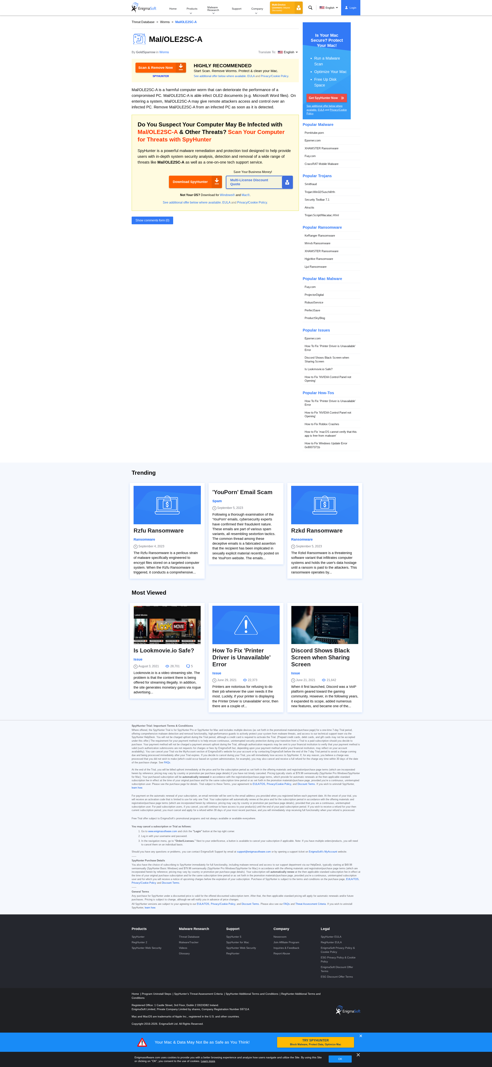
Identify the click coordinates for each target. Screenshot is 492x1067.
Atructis (309, 207)
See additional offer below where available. (220, 76)
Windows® (227, 195)
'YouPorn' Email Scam (242, 492)
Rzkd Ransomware (317, 530)
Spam (217, 501)
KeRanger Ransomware (320, 235)
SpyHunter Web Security (146, 947)
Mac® (246, 195)
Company (257, 8)
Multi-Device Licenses (281, 7)
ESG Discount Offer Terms (337, 976)
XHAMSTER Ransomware (321, 148)
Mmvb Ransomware (317, 243)
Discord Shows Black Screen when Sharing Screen (327, 359)
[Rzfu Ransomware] (167, 505)
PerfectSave (312, 310)
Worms (165, 22)
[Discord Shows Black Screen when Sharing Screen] (324, 625)
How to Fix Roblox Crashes (322, 424)
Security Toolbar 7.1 (317, 199)
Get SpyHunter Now (323, 98)
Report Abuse (281, 953)
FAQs (167, 762)
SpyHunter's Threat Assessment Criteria (199, 993)
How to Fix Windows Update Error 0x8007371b (326, 445)
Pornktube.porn (314, 132)
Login (353, 7)
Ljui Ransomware (316, 266)
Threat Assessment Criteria (310, 904)
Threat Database (143, 22)
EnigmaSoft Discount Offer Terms (337, 969)
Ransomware (144, 539)
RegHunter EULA (331, 942)
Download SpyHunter (190, 182)
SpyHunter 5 (233, 936)
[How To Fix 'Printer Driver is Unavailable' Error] (246, 625)
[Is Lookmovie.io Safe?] (167, 625)
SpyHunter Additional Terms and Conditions (252, 993)
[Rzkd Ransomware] (324, 505)
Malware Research (213, 9)
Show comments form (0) (152, 220)
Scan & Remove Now (155, 68)
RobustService (314, 302)
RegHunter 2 (139, 942)
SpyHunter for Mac (237, 942)
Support (236, 8)
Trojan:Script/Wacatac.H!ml (322, 215)
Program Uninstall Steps (157, 993)
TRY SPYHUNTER (315, 1042)
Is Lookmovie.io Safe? (318, 369)
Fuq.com (310, 156)
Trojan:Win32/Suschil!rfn (320, 192)
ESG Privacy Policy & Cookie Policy (338, 959)
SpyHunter (138, 936)
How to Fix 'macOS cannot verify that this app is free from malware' (331, 433)
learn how (137, 787)
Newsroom (280, 936)
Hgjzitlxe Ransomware (319, 258)
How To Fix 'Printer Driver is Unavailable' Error (330, 348)
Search (310, 8)
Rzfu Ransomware (159, 530)
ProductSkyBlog (315, 318)
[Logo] (144, 7)
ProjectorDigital (314, 294)
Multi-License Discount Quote (249, 182)
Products (192, 8)
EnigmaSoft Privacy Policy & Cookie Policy (338, 949)
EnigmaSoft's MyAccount (323, 851)
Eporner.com (313, 140)
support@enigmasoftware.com (254, 851)
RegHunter (232, 953)
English (330, 7)
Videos (183, 947)
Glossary (184, 953)
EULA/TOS (259, 784)
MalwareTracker (189, 942)
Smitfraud (311, 184)
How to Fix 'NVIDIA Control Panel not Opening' (328, 378)
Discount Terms (306, 784)
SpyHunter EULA (331, 936)
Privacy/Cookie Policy (274, 76)
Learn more (208, 1061)
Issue (138, 659)
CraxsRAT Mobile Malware (321, 163)
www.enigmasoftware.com (162, 831)
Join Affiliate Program (286, 942)
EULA (251, 76)
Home (173, 8)
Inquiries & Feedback (286, 947)
